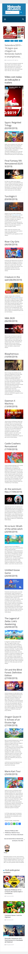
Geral (12, 40)
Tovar (17, 60)
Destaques (7, 40)
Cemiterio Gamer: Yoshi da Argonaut (13, 916)
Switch (20, 40)
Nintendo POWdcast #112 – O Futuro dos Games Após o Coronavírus (13, 891)
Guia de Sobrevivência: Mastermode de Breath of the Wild (13, 839)
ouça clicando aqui (16, 214)
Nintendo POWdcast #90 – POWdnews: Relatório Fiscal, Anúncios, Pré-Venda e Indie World (14, 832)
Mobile (16, 40)
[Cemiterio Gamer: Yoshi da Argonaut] (14, 902)
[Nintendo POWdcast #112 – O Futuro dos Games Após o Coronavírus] (14, 876)
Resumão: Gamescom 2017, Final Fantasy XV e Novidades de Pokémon (14, 940)
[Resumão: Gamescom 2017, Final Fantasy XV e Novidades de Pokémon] (14, 926)
